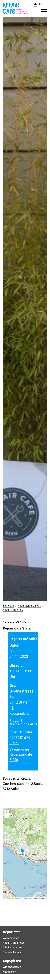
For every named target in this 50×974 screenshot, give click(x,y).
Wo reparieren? (11, 938)
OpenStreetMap (31, 898)
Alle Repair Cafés (13, 947)
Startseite (8, 605)
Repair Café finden (14, 942)
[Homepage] (16, 14)
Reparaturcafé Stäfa (29, 605)
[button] (22, 851)
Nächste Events (12, 952)
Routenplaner (20, 713)
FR (40, 3)
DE (35, 3)
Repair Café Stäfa (13, 609)
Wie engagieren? (12, 966)
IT (46, 3)
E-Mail (14, 743)
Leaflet (19, 898)
